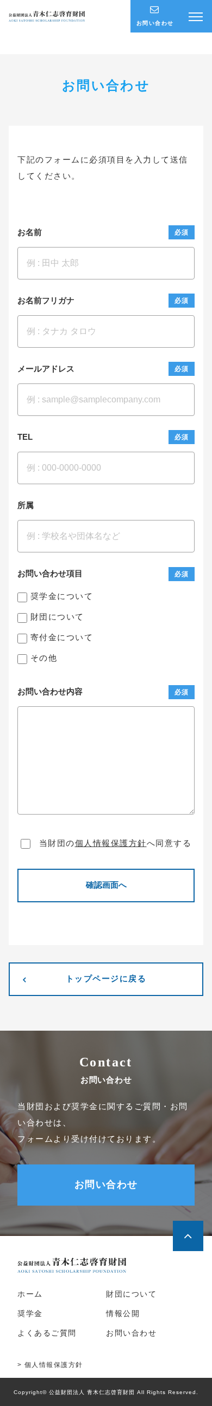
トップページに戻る (106, 979)
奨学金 (30, 1314)
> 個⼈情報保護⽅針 (50, 1365)
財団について (131, 1294)
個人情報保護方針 (111, 843)
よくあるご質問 (47, 1333)
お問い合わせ (106, 1184)
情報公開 (123, 1314)
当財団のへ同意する (115, 843)
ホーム (30, 1294)
